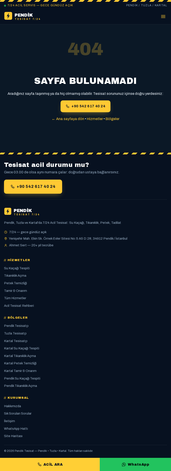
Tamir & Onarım (15, 291)
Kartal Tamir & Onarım (20, 371)
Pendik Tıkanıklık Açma (20, 386)
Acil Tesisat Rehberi (19, 305)
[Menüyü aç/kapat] (163, 16)
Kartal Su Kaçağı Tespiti (21, 348)
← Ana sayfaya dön (68, 119)
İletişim (9, 421)
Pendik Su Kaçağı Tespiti (22, 378)
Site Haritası (13, 436)
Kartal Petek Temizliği (20, 363)
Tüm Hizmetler (15, 298)
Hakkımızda (12, 406)
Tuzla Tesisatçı (15, 333)
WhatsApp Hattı (16, 428)
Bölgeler (112, 119)
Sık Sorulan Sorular (18, 413)
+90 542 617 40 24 (88, 106)
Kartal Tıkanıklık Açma (20, 356)
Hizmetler (95, 119)
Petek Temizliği (15, 283)
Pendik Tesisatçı (16, 326)
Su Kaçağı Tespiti (17, 268)
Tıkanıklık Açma (15, 275)
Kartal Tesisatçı (15, 341)
